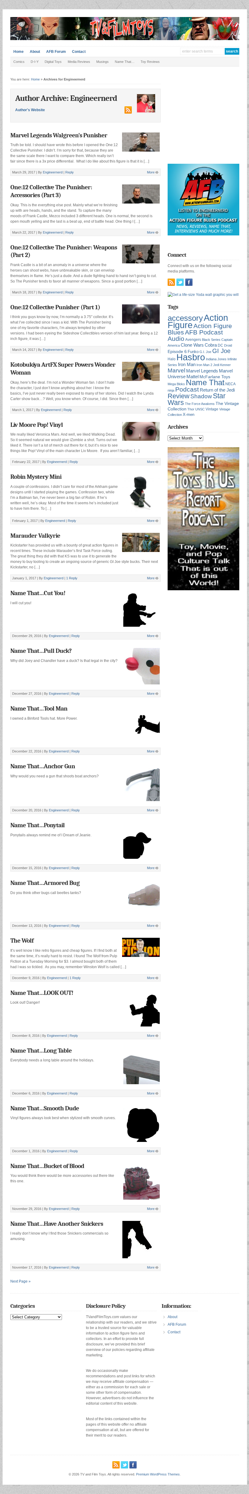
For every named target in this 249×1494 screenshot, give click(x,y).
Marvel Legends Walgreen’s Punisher (58, 135)
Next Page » (20, 1281)
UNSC (200, 409)
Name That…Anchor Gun (42, 766)
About (35, 52)
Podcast (187, 389)
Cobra (211, 345)
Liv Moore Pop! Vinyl (36, 424)
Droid (228, 345)
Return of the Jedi (217, 389)
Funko (193, 351)
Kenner (225, 365)
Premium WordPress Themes (158, 1474)
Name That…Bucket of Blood (47, 1166)
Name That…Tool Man (38, 708)
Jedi (216, 365)
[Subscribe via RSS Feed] (171, 282)
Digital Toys (53, 61)
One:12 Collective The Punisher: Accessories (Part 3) (51, 191)
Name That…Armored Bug (45, 882)
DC (220, 345)
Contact (79, 52)
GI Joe (221, 351)
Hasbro (190, 357)
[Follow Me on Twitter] (180, 282)
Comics (19, 61)
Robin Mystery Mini (35, 476)
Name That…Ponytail (37, 825)
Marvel (176, 370)
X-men (188, 414)
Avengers (193, 340)
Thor (190, 409)
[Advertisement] (208, 120)
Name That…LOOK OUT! (41, 992)
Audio (176, 338)
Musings (102, 61)
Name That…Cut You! (37, 593)
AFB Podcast (204, 332)
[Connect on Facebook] (189, 282)
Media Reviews (79, 61)
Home (18, 52)
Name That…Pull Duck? (40, 650)
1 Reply (71, 578)
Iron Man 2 (204, 365)
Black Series (211, 339)
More (151, 172)
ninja (171, 390)
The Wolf (21, 940)
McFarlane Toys (215, 376)
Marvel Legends (202, 370)
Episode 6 (177, 351)
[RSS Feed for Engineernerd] (128, 112)
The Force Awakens (200, 404)
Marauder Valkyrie (35, 535)
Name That (205, 382)
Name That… (125, 61)
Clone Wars (192, 345)
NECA (230, 384)
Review (178, 396)
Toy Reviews (150, 61)
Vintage (212, 409)
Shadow (201, 396)
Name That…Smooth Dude (44, 1108)
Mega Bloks (176, 384)
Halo (172, 359)
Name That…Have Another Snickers (56, 1223)
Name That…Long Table (41, 1050)
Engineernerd (53, 172)
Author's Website (30, 110)
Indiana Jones (216, 359)
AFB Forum (56, 52)
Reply (69, 172)
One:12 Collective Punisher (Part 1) (55, 307)
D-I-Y (35, 61)
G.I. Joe (205, 352)
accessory (185, 318)
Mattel (192, 376)
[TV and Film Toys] (124, 39)
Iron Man (187, 364)
